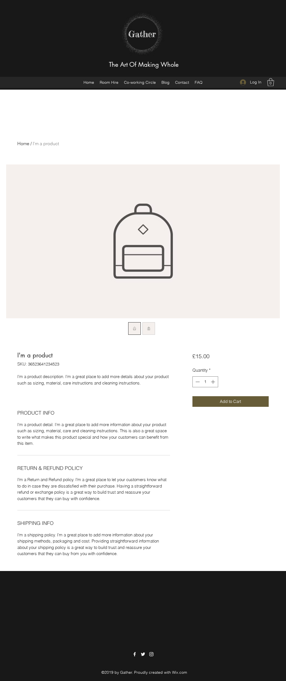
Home (23, 143)
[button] (270, 82)
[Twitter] (143, 654)
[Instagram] (151, 654)
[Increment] (213, 382)
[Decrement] (197, 382)
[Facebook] (134, 654)
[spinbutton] (205, 382)
